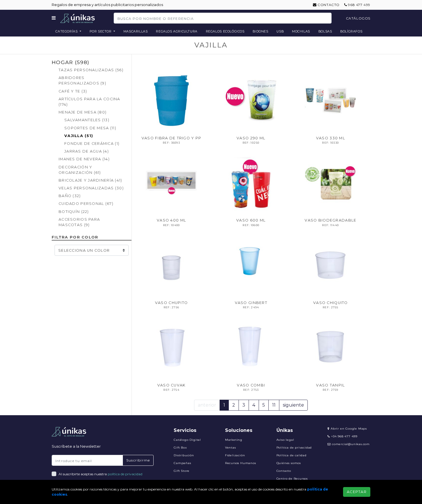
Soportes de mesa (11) (90, 128)
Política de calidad (291, 455)
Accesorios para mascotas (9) (79, 222)
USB (280, 31)
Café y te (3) (73, 91)
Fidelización (235, 455)
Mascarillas (135, 31)
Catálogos (358, 18)
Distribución (184, 455)
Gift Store (181, 471)
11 (274, 405)
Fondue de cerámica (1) (91, 143)
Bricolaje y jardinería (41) (90, 180)
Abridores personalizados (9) (82, 80)
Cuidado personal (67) (86, 203)
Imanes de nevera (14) (84, 159)
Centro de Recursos (292, 478)
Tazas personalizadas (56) (91, 70)
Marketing (233, 440)
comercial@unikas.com (351, 444)
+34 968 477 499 (343, 436)
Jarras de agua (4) (86, 151)
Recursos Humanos (240, 463)
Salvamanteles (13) (86, 120)
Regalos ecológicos (225, 31)
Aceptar (357, 492)
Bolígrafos (351, 31)
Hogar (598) (70, 62)
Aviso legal (285, 440)
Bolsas (325, 31)
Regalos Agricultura (177, 31)
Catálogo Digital (187, 440)
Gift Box (180, 447)
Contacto (328, 5)
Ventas (230, 447)
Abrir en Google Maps (348, 428)
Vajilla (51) (78, 136)
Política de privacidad (294, 447)
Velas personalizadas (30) (91, 188)
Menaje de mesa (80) (83, 112)
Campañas (182, 463)
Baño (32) (70, 196)
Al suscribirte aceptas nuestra (100, 474)
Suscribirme (138, 460)
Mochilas (301, 31)
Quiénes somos (288, 463)
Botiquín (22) (74, 211)
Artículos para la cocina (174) (89, 102)
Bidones (260, 31)
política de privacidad (125, 474)
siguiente (293, 405)
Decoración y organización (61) (80, 170)
